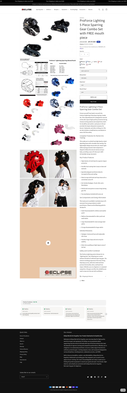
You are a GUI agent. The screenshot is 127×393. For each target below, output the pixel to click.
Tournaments (23, 359)
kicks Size (82, 68)
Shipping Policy (24, 351)
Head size (82, 82)
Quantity (82, 51)
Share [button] (83, 280)
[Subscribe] (46, 377)
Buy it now (93, 101)
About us (22, 341)
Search (21, 344)
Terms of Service (24, 349)
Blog (21, 357)
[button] (40, 9)
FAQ (21, 362)
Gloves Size (83, 75)
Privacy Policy (23, 354)
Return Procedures (24, 336)
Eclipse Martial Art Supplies (58, 389)
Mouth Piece (83, 89)
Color (81, 59)
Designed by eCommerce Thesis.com (70, 389)
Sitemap (22, 346)
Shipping (81, 44)
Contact (22, 338)
